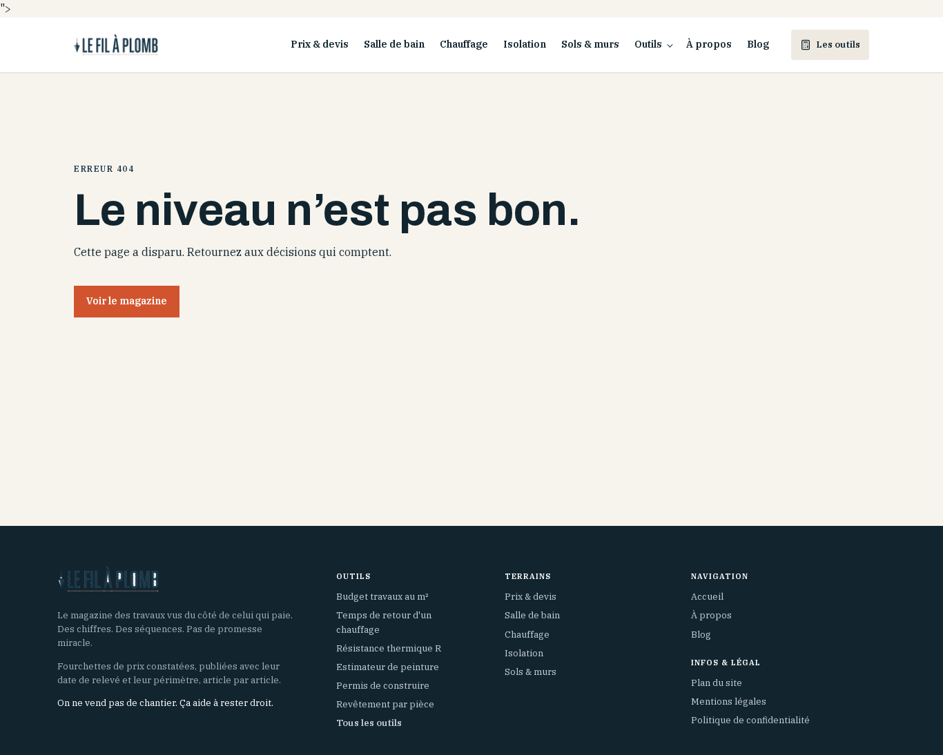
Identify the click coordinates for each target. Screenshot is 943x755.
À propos (709, 44)
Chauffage (464, 44)
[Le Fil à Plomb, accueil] (116, 45)
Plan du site (716, 683)
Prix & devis (320, 44)
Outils (648, 44)
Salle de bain (394, 44)
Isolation (524, 44)
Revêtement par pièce (385, 704)
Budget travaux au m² (382, 596)
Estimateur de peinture (387, 667)
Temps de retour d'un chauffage (383, 622)
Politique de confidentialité (750, 720)
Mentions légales (728, 701)
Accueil (707, 596)
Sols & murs (590, 44)
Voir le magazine (126, 301)
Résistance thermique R (388, 648)
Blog (758, 44)
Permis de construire (382, 686)
